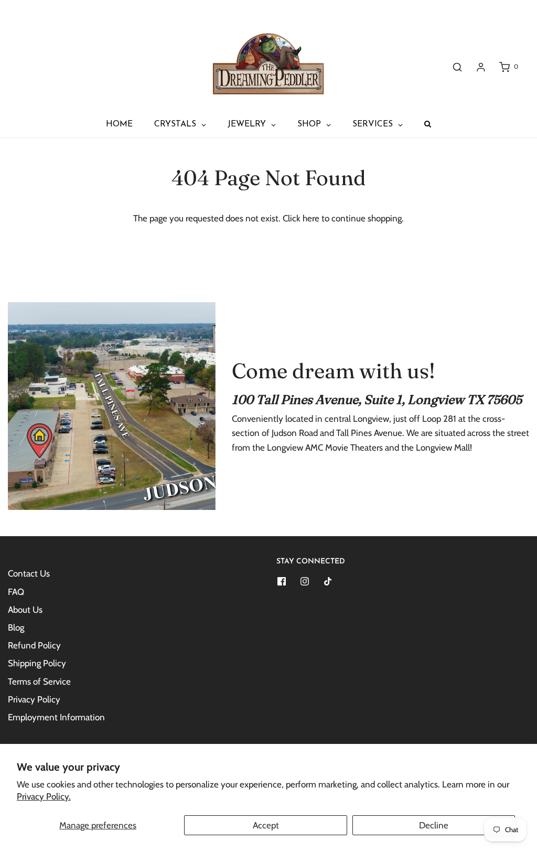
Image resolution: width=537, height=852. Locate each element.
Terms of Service (39, 681)
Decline (433, 825)
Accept (266, 825)
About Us (25, 609)
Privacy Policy (34, 699)
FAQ (16, 592)
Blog (16, 627)
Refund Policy (34, 645)
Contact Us (29, 573)
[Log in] (481, 67)
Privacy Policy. (44, 796)
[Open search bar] (457, 67)
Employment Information (56, 717)
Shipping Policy (37, 663)
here (311, 218)
